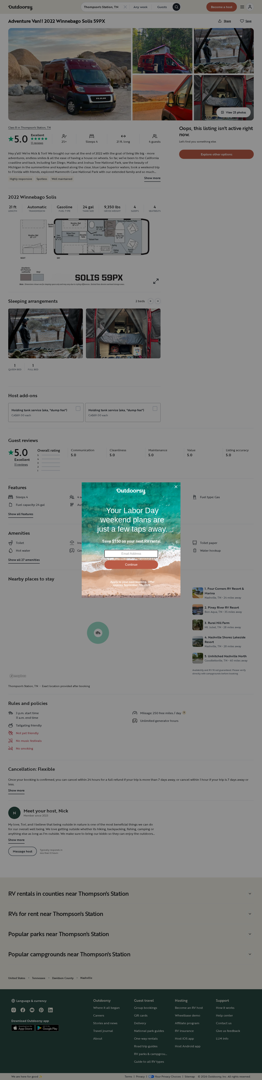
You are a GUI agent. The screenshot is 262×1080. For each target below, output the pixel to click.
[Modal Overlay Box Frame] (131, 540)
